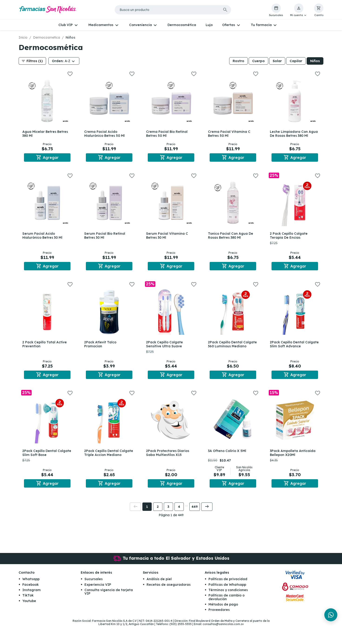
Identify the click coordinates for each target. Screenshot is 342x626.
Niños (315, 61)
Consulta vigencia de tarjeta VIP (108, 592)
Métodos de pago (223, 604)
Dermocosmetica (46, 37)
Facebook (30, 584)
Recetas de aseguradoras (169, 584)
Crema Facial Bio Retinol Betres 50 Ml (167, 134)
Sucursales (93, 579)
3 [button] (168, 507)
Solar (277, 61)
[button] (298, 10)
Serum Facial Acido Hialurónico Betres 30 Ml (42, 235)
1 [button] (147, 507)
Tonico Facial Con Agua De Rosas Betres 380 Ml (230, 235)
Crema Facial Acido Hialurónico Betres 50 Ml (104, 134)
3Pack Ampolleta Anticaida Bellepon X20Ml (292, 453)
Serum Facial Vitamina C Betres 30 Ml (167, 235)
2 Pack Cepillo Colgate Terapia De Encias (289, 235)
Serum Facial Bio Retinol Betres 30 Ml (104, 235)
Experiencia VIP (97, 584)
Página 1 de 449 (171, 515)
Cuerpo (258, 61)
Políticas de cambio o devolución (226, 597)
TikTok (28, 595)
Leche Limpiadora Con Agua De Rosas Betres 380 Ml (294, 134)
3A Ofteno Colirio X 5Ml (227, 451)
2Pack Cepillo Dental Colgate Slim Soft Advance (294, 344)
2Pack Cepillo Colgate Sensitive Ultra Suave (164, 344)
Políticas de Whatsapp (227, 584)
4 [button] (179, 507)
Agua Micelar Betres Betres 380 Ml (45, 134)
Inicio (23, 37)
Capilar (296, 61)
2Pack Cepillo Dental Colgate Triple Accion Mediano (108, 453)
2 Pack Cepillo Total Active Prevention (44, 344)
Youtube (29, 601)
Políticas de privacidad (227, 579)
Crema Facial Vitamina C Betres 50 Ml (229, 134)
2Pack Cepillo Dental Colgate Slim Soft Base (46, 453)
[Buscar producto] (225, 9)
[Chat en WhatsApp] (330, 614)
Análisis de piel (159, 579)
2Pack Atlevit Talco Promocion (100, 344)
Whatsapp (31, 579)
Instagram (31, 590)
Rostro (238, 61)
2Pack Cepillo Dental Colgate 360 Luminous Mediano (232, 344)
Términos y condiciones (228, 590)
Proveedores (219, 610)
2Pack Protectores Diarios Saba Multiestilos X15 (167, 453)
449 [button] (194, 507)
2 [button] (158, 507)
